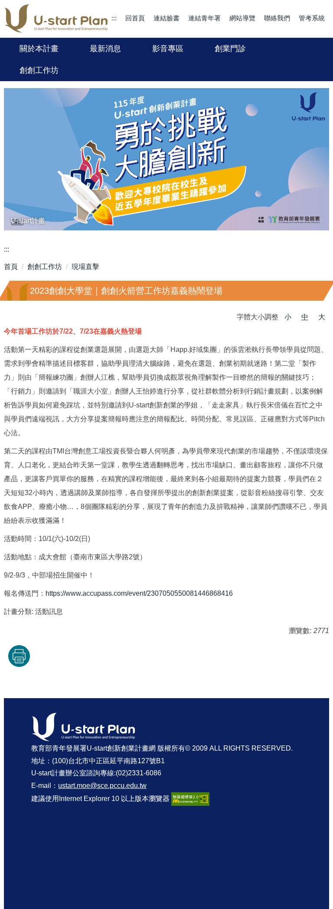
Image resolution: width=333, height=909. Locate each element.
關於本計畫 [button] (39, 48)
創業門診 (230, 48)
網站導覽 (242, 18)
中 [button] (304, 317)
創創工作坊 (39, 70)
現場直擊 (85, 266)
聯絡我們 (277, 18)
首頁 (11, 266)
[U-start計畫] (166, 159)
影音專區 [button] (167, 48)
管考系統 (312, 18)
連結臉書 (166, 18)
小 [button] (287, 317)
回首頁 (135, 18)
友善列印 (19, 656)
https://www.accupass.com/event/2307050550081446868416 (139, 593)
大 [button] (321, 317)
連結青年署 (204, 18)
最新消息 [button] (105, 48)
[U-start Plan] (56, 18)
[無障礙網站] (190, 798)
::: (114, 18)
